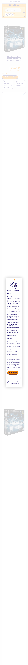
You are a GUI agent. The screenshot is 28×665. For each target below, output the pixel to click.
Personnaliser (13, 383)
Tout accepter (13, 372)
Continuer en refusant (14, 377)
